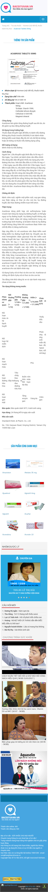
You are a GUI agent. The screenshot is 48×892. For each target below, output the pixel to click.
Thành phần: (10, 103)
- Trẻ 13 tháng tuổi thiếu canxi (21, 614)
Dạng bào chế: (11, 96)
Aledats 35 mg (31, 472)
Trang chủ (5, 25)
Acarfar (28, 514)
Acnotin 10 (29, 534)
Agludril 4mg (30, 493)
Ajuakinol (6, 493)
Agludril (5, 514)
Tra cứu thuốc (16, 25)
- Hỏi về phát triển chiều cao (23, 617)
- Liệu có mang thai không (24, 626)
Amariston (6, 472)
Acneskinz (6, 534)
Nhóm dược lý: (11, 90)
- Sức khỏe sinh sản (17, 630)
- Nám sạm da (17, 611)
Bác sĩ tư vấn (30, 886)
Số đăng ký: (9, 100)
